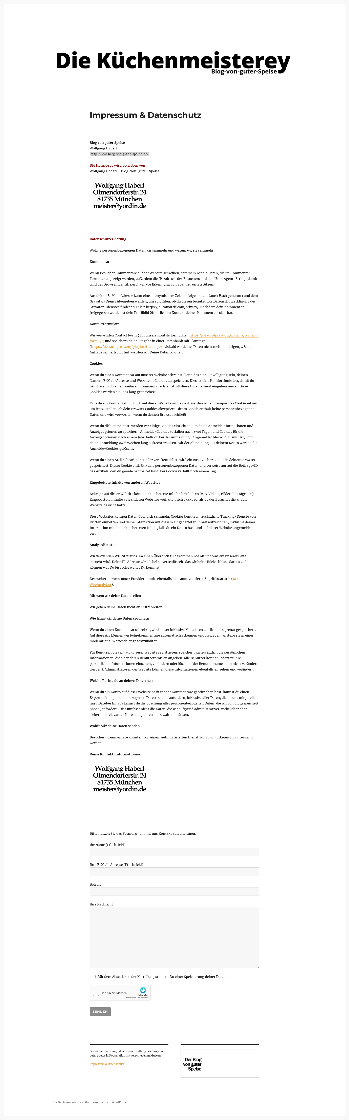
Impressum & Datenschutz (107, 1064)
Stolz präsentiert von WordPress (105, 1102)
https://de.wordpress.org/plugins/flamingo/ (126, 347)
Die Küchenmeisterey (67, 1102)
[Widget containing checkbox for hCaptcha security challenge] (120, 992)
